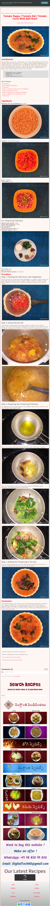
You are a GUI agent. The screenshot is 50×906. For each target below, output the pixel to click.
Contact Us (36, 896)
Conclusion (6, 95)
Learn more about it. (7, 4)
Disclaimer (13, 896)
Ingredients (6, 83)
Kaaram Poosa (14, 607)
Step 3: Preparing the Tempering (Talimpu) (15, 92)
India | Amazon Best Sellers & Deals (12, 660)
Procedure (6, 87)
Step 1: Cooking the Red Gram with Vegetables (16, 89)
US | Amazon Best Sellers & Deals (11, 657)
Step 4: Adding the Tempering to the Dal (14, 94)
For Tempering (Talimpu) (10, 85)
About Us (13, 888)
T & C (13, 892)
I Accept (44, 2)
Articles (37, 884)
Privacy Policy (36, 892)
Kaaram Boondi (24, 607)
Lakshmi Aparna (28, 23)
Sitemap (37, 888)
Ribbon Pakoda (5, 607)
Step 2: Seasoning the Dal (10, 90)
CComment (17, 676)
